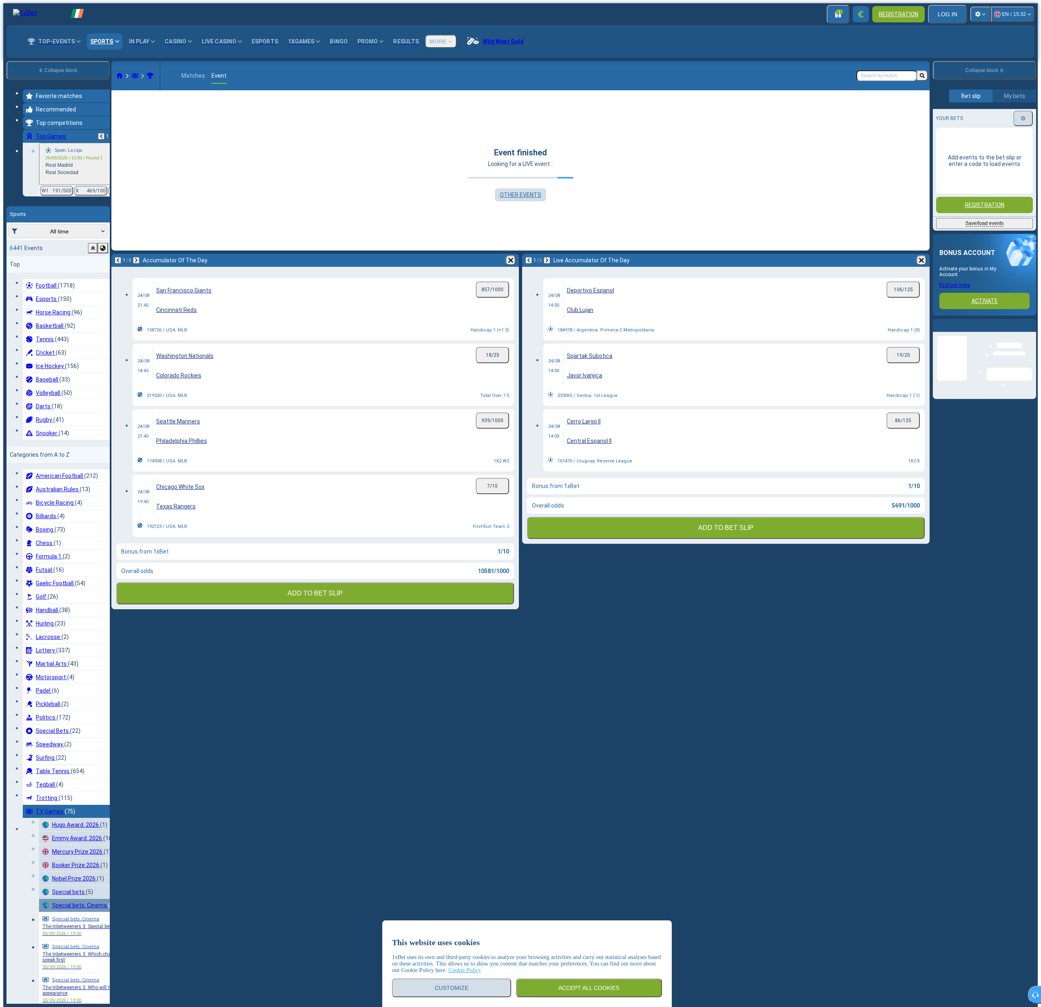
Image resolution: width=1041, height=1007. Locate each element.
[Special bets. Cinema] (150, 76)
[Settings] (980, 14)
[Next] (136, 260)
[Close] (1029, 332)
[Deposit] (861, 14)
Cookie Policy (465, 970)
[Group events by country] (103, 248)
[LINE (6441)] (119, 76)
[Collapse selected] (93, 248)
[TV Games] (135, 76)
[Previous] (101, 136)
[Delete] (511, 260)
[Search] (922, 75)
